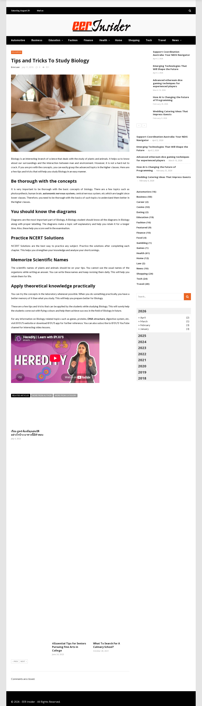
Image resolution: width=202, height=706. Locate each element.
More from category (65, 395)
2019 (142, 372)
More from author (42, 395)
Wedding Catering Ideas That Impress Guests (170, 113)
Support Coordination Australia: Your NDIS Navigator (171, 53)
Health (103, 40)
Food (140, 237)
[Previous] (139, 125)
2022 (142, 353)
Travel (162, 40)
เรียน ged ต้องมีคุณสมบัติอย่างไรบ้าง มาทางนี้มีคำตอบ (27, 432)
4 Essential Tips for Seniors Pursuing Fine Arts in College (69, 647)
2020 (142, 366)
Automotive (18, 40)
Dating (141, 212)
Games (141, 247)
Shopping (134, 40)
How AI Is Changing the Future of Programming (171, 98)
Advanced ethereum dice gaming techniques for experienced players (167, 83)
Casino (140, 206)
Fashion (72, 40)
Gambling (142, 242)
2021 (142, 359)
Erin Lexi (15, 67)
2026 (142, 311)
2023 (142, 347)
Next (23, 661)
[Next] (144, 125)
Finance (88, 40)
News (175, 40)
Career (141, 201)
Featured (142, 227)
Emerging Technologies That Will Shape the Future (170, 67)
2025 (142, 335)
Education (54, 40)
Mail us (40, 10)
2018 (142, 378)
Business (36, 40)
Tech (149, 40)
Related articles (20, 395)
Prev (16, 661)
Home (118, 40)
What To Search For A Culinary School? (106, 645)
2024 (142, 341)
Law (139, 263)
